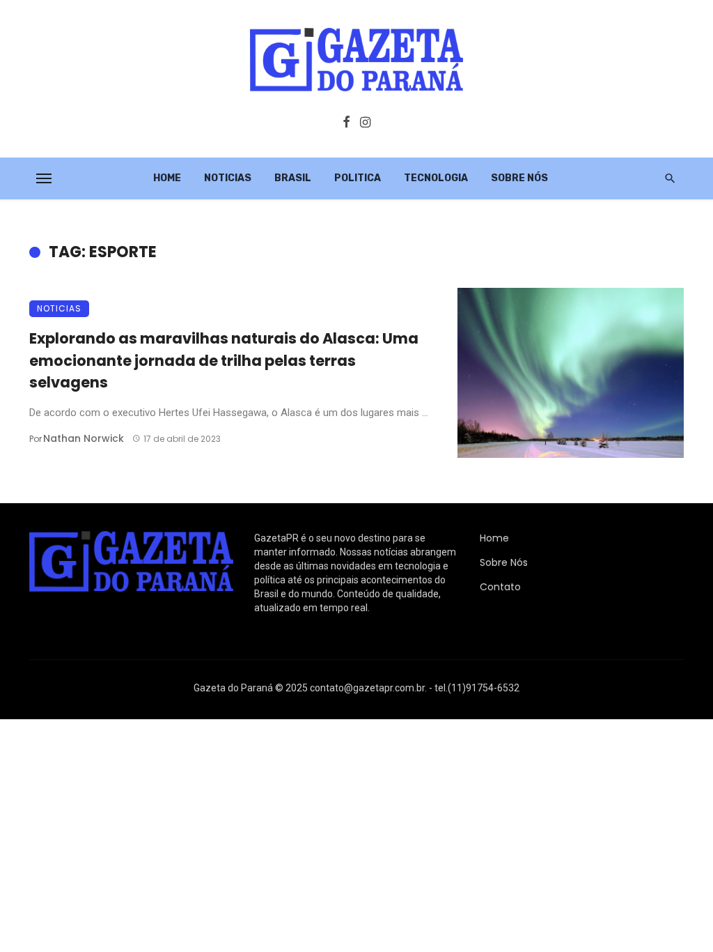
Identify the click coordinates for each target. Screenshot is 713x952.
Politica (357, 178)
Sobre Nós (519, 178)
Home (167, 178)
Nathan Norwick (83, 438)
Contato (500, 587)
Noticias (227, 178)
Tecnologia (436, 178)
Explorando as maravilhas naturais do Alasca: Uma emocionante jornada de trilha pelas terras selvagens (223, 360)
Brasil (292, 178)
